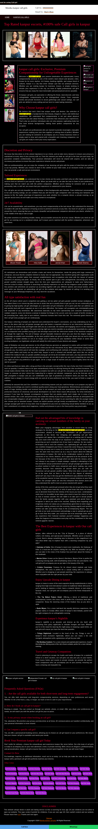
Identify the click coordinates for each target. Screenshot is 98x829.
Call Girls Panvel (61, 783)
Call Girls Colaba (73, 769)
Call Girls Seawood (34, 788)
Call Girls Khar (71, 778)
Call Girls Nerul (36, 783)
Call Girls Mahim (83, 778)
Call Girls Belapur (48, 783)
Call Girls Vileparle (10, 783)
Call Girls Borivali (24, 773)
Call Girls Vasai (85, 783)
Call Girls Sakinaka (73, 788)
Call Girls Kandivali (11, 773)
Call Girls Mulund (22, 778)
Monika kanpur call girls (48, 820)
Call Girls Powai (34, 778)
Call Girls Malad (84, 769)
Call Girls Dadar (76, 773)
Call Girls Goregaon (60, 769)
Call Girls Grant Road (11, 793)
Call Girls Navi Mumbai (63, 773)
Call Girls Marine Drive (27, 793)
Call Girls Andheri (10, 769)
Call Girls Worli (87, 773)
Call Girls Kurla (45, 778)
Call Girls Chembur (34, 769)
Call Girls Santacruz (24, 783)
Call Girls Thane (10, 778)
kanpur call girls (21, 17)
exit (19, 814)
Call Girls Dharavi (41, 793)
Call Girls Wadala (10, 788)
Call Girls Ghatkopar (48, 788)
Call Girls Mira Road (37, 773)
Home (7, 17)
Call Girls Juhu (22, 769)
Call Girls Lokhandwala (58, 778)
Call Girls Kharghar (73, 783)
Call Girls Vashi (49, 773)
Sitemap (49, 818)
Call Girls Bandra (47, 769)
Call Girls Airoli (22, 788)
